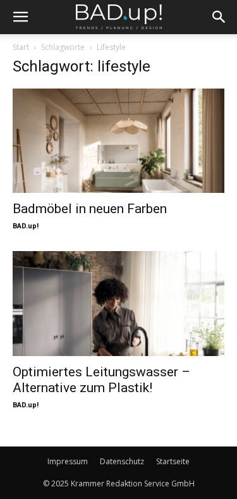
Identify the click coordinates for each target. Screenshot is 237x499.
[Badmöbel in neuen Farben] (118, 141)
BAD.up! (26, 226)
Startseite (173, 461)
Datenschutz (122, 461)
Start (21, 47)
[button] (20, 17)
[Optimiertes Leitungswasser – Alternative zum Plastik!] (118, 303)
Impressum (67, 461)
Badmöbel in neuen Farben (90, 208)
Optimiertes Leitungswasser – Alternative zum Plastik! (101, 379)
